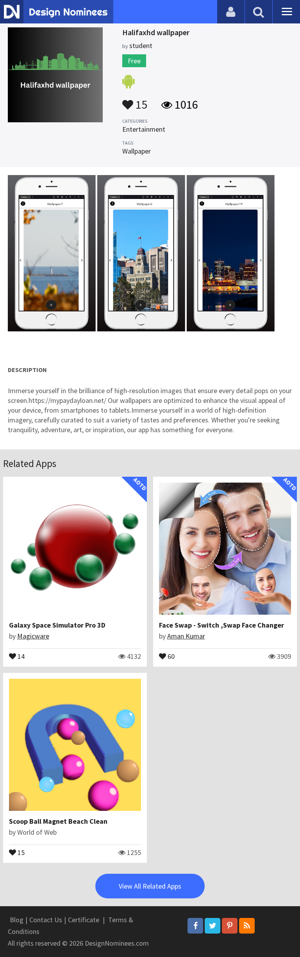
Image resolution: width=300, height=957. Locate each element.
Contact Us (45, 919)
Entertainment (143, 129)
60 (170, 656)
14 (20, 656)
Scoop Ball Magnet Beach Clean (58, 821)
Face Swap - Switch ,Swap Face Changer (221, 625)
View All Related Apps (150, 886)
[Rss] (247, 926)
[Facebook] (195, 926)
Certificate (83, 919)
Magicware (33, 635)
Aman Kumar (186, 635)
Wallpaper (136, 151)
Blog (16, 919)
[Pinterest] (230, 926)
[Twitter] (212, 926)
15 (140, 101)
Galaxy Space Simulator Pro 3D (57, 625)
